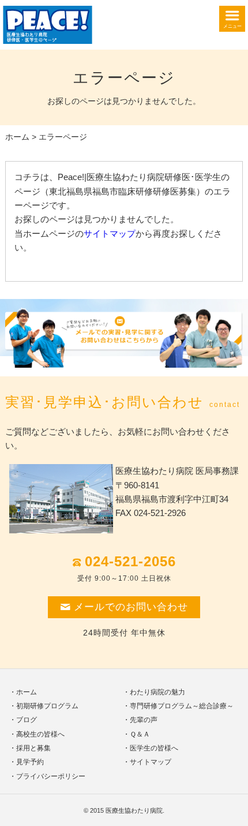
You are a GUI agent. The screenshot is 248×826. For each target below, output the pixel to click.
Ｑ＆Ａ (140, 734)
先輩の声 (143, 720)
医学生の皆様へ (154, 748)
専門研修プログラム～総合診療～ (182, 706)
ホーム (17, 137)
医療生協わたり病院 (134, 810)
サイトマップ (110, 233)
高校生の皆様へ (40, 734)
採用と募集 (33, 748)
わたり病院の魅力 (157, 692)
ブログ (26, 720)
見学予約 (30, 762)
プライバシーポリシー (50, 776)
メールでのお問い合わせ (131, 606)
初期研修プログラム (47, 706)
